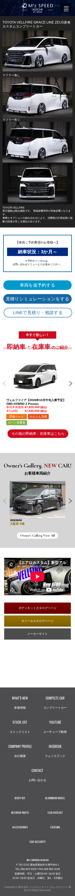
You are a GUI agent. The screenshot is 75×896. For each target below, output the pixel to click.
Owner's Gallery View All (37, 535)
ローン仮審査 (16, 422)
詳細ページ (16, 416)
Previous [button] (5, 181)
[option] (37, 183)
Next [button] (69, 181)
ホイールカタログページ (37, 621)
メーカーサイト (37, 633)
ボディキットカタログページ (37, 608)
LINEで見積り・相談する (38, 312)
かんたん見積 (38, 416)
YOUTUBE (55, 726)
